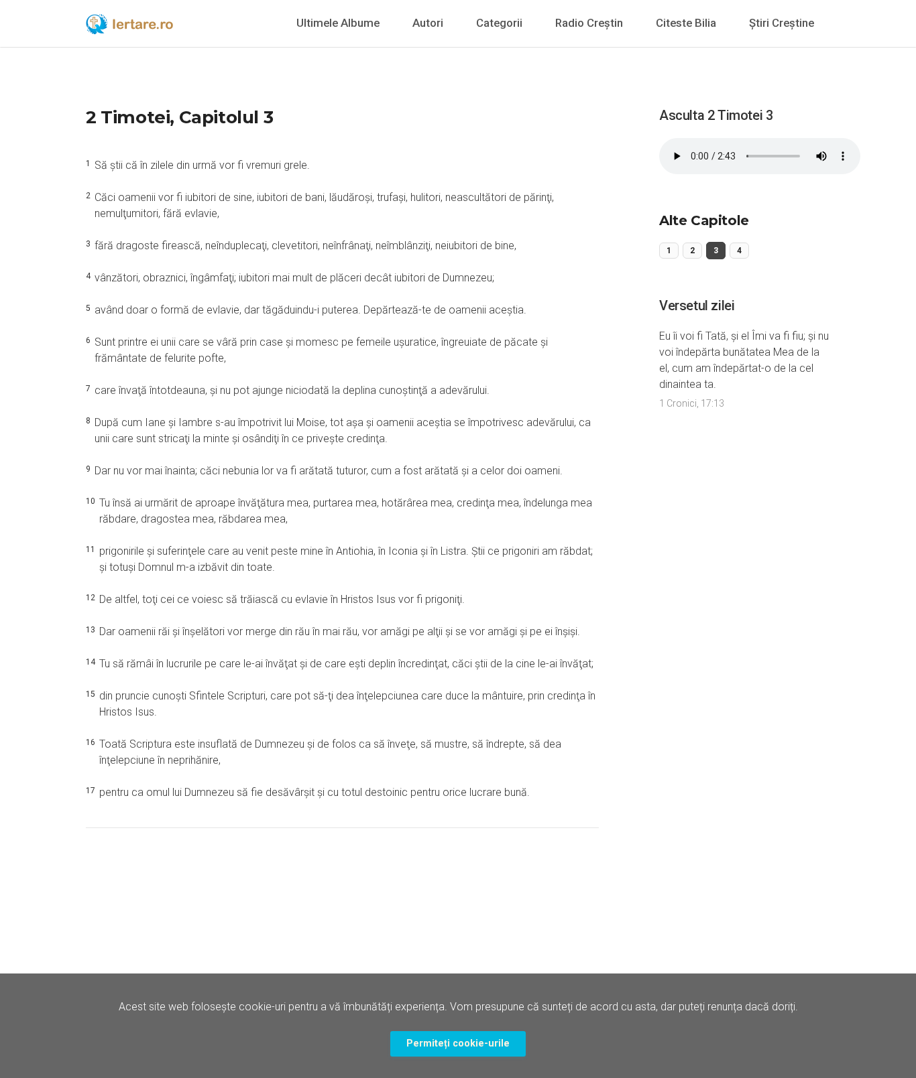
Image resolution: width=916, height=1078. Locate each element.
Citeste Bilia (686, 22)
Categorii (499, 22)
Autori (427, 22)
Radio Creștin (589, 22)
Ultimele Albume (338, 22)
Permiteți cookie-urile (458, 1043)
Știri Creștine (781, 22)
